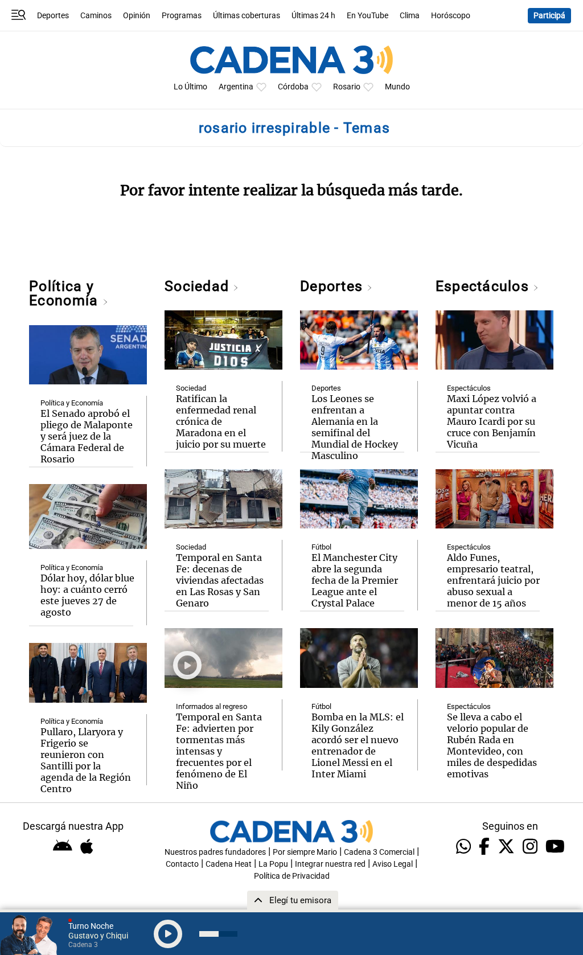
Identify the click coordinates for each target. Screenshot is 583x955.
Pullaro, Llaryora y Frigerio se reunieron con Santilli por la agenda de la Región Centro (85, 760)
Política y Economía (65, 293)
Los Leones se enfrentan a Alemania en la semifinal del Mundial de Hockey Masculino (354, 427)
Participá (549, 16)
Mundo (397, 87)
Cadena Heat (229, 864)
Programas (182, 16)
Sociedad (199, 286)
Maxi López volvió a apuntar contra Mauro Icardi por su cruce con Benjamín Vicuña (491, 421)
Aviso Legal (392, 864)
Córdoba (293, 87)
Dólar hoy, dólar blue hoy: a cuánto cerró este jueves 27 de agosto (87, 595)
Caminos (96, 16)
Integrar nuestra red (330, 864)
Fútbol (321, 547)
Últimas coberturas (246, 16)
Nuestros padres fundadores (215, 852)
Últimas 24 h (313, 16)
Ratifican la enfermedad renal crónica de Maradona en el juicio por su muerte (221, 421)
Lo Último (190, 87)
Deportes (53, 16)
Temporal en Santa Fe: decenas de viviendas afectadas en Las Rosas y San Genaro (220, 580)
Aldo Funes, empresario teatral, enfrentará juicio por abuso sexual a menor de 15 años (493, 580)
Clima (410, 16)
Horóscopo (450, 16)
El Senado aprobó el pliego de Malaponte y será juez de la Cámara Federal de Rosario (86, 436)
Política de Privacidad (292, 876)
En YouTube (367, 16)
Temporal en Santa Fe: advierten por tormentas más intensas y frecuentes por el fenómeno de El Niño (219, 751)
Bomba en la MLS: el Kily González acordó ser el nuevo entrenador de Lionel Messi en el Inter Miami (357, 745)
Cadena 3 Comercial (379, 852)
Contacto (182, 864)
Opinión (136, 16)
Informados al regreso (211, 706)
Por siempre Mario (305, 852)
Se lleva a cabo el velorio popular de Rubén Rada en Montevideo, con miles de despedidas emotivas (492, 745)
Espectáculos (484, 286)
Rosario (346, 87)
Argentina (236, 87)
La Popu (273, 864)
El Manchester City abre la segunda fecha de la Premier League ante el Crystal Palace (354, 580)
